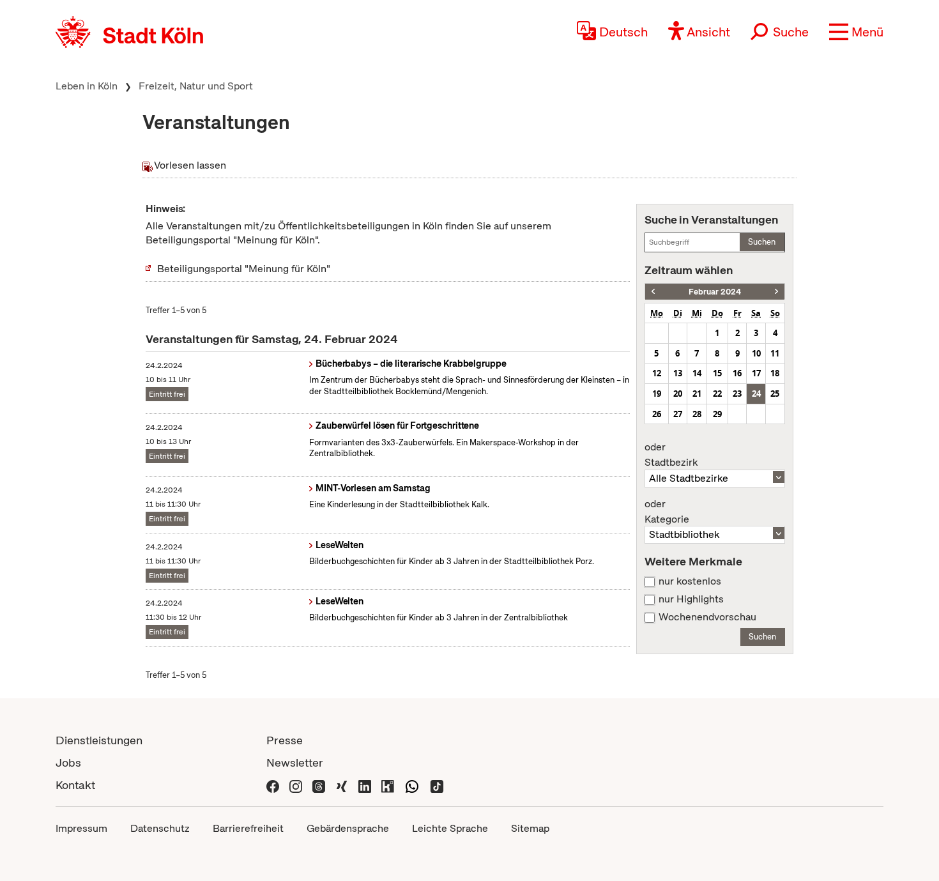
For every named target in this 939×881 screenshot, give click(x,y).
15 (717, 373)
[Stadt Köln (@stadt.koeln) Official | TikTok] (437, 785)
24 (756, 393)
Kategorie (667, 512)
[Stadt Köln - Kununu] (387, 785)
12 (656, 373)
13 (677, 373)
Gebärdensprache (348, 828)
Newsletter (294, 762)
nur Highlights (691, 599)
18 (774, 373)
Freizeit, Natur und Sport (196, 86)
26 (656, 414)
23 (737, 393)
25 (774, 393)
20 (677, 393)
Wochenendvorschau (707, 617)
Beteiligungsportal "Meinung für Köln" (243, 268)
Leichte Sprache (450, 828)
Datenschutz (160, 828)
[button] (856, 32)
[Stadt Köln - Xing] (341, 785)
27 (677, 414)
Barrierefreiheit (248, 828)
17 (756, 373)
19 (656, 393)
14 (696, 373)
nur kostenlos (690, 581)
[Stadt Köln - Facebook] (272, 785)
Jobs (68, 762)
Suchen (761, 241)
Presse (284, 740)
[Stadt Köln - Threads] (318, 785)
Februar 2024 (715, 291)
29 (717, 414)
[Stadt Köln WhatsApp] (412, 785)
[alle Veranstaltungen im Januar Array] (653, 292)
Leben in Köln (87, 86)
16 (737, 373)
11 (774, 353)
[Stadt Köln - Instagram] (295, 785)
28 (696, 414)
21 (696, 393)
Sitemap (530, 828)
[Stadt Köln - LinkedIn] (364, 785)
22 (717, 393)
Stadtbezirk (671, 455)
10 (756, 353)
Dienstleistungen (99, 740)
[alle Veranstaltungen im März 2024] (776, 292)
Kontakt (75, 785)
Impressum (81, 828)
